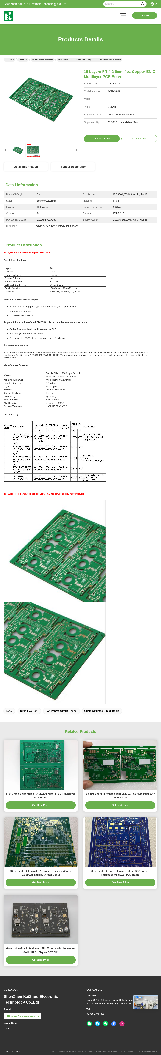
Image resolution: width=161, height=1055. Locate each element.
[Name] (142, 4)
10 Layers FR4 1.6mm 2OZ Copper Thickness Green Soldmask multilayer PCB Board (41, 873)
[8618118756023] (89, 1024)
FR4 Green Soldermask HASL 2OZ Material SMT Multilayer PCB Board (40, 795)
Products (23, 59)
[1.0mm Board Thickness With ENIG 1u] (120, 765)
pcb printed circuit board (61, 711)
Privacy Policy (9, 1051)
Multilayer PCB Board (42, 59)
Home (11, 59)
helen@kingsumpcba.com (25, 1016)
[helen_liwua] (97, 1024)
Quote (145, 15)
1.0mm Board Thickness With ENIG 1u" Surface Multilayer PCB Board (120, 795)
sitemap (19, 1051)
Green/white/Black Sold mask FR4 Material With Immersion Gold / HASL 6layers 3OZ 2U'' (40, 950)
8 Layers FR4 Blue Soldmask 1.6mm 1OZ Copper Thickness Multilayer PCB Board (120, 873)
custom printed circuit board (101, 711)
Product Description (72, 166)
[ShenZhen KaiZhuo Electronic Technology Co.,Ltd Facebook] (114, 1024)
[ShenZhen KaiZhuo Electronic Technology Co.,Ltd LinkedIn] (122, 1024)
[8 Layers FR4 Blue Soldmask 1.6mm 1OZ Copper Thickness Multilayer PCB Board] (120, 842)
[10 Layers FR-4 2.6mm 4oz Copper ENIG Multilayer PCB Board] (41, 103)
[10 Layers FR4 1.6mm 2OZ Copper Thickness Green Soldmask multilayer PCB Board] (41, 842)
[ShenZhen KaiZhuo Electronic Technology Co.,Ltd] (21, 16)
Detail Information (26, 166)
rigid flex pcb (28, 711)
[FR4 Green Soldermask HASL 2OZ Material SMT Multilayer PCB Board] (41, 764)
